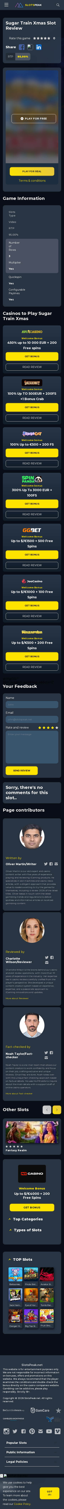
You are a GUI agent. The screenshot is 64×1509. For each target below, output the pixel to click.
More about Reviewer (17, 998)
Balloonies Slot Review (15, 1284)
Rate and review (17, 727)
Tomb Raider (47, 1305)
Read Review (32, 367)
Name (10, 698)
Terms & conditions (32, 180)
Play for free (32, 1132)
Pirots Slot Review (31, 1284)
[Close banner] (1, 1476)
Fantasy (36, 1141)
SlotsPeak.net (32, 1365)
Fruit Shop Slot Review (47, 1325)
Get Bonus (32, 356)
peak (33, 5)
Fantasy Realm (16, 1150)
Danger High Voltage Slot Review (15, 1326)
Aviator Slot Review (47, 1284)
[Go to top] (57, 1502)
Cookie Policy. (22, 1504)
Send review (21, 770)
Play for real (31, 171)
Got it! (49, 1493)
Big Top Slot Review (31, 1326)
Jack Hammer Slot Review (15, 1305)
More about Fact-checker (19, 1093)
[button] (47, 1110)
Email (10, 712)
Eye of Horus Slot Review (31, 1305)
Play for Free (36, 118)
